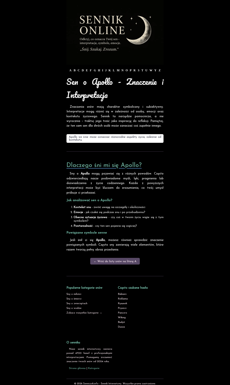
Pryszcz (122, 308)
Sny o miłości (73, 294)
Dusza (121, 327)
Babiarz (122, 294)
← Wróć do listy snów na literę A (115, 261)
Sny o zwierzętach (76, 303)
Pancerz (122, 313)
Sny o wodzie (74, 308)
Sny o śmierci (73, 298)
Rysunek (122, 303)
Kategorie (94, 368)
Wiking (122, 317)
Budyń (121, 322)
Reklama (123, 298)
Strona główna (77, 368)
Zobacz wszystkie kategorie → (84, 313)
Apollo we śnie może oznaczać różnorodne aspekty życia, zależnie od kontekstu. (115, 138)
